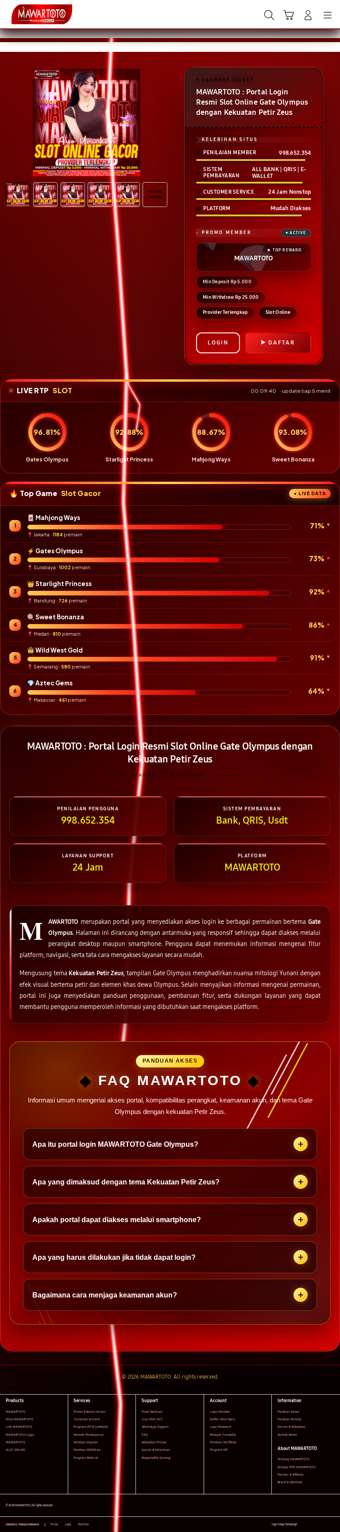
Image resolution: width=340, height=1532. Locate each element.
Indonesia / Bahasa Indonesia (22, 1524)
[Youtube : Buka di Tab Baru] (331, 1525)
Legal (68, 1524)
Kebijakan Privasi (154, 1442)
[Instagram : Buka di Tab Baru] (322, 1525)
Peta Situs (83, 1524)
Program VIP (219, 1450)
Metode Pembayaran (88, 1435)
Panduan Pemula (289, 1419)
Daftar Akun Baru (222, 1419)
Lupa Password (220, 1427)
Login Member (220, 1412)
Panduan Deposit (85, 1442)
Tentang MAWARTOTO (293, 1459)
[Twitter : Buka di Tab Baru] (313, 1525)
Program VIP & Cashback (90, 1427)
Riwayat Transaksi (223, 1435)
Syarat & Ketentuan (156, 1450)
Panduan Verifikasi (223, 1442)
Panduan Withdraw (86, 1450)
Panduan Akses (288, 1412)
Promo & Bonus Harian (89, 1412)
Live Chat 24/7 (152, 1419)
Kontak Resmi (287, 1435)
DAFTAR (281, 342)
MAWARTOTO (15, 1412)
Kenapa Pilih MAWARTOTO (297, 1467)
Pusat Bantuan (152, 1412)
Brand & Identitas (290, 1482)
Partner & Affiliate (291, 1475)
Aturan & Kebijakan (291, 1427)
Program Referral (85, 1458)
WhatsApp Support (155, 1427)
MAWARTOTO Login (20, 1435)
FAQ (145, 1435)
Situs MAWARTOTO (19, 1419)
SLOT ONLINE (15, 1450)
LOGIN (218, 342)
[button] (289, 15)
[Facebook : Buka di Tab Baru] (304, 1525)
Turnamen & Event (86, 1419)
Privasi (54, 1524)
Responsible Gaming (156, 1458)
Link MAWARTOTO (19, 1427)
